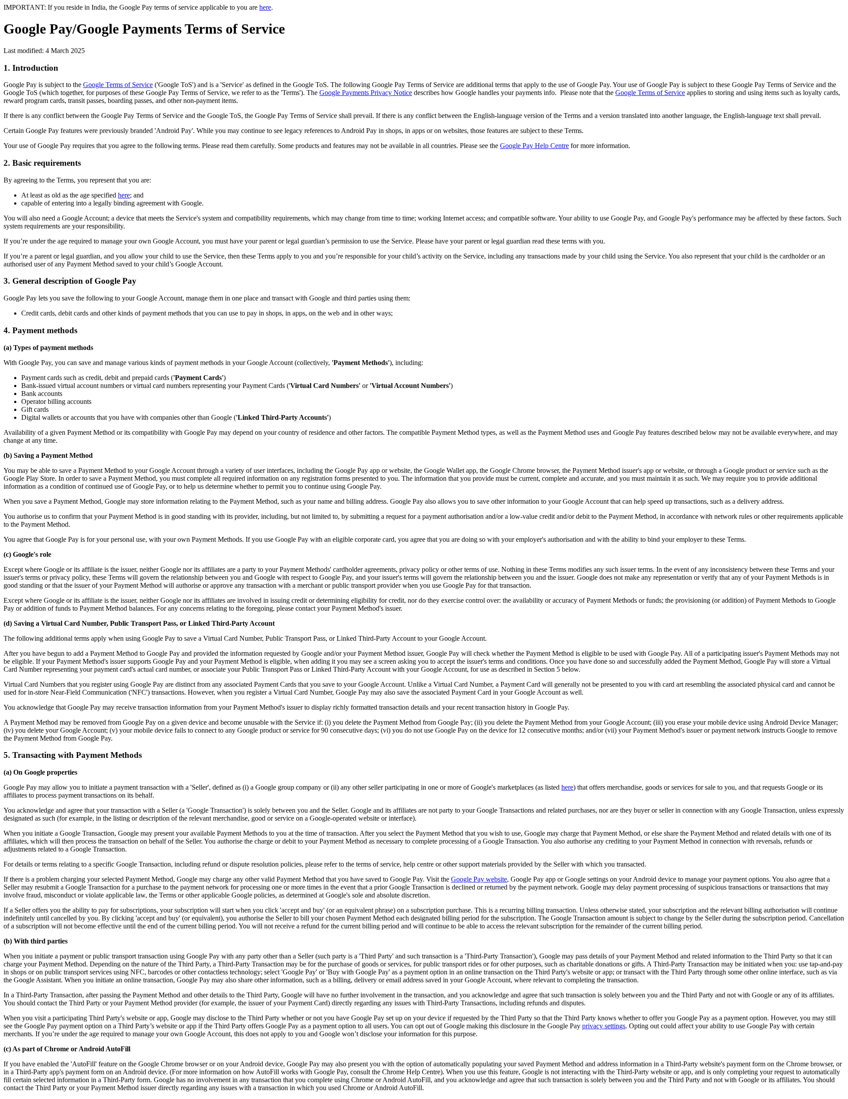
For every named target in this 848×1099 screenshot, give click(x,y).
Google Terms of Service (118, 84)
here (265, 7)
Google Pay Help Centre (534, 145)
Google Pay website (479, 879)
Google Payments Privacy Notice (365, 92)
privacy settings (603, 1026)
